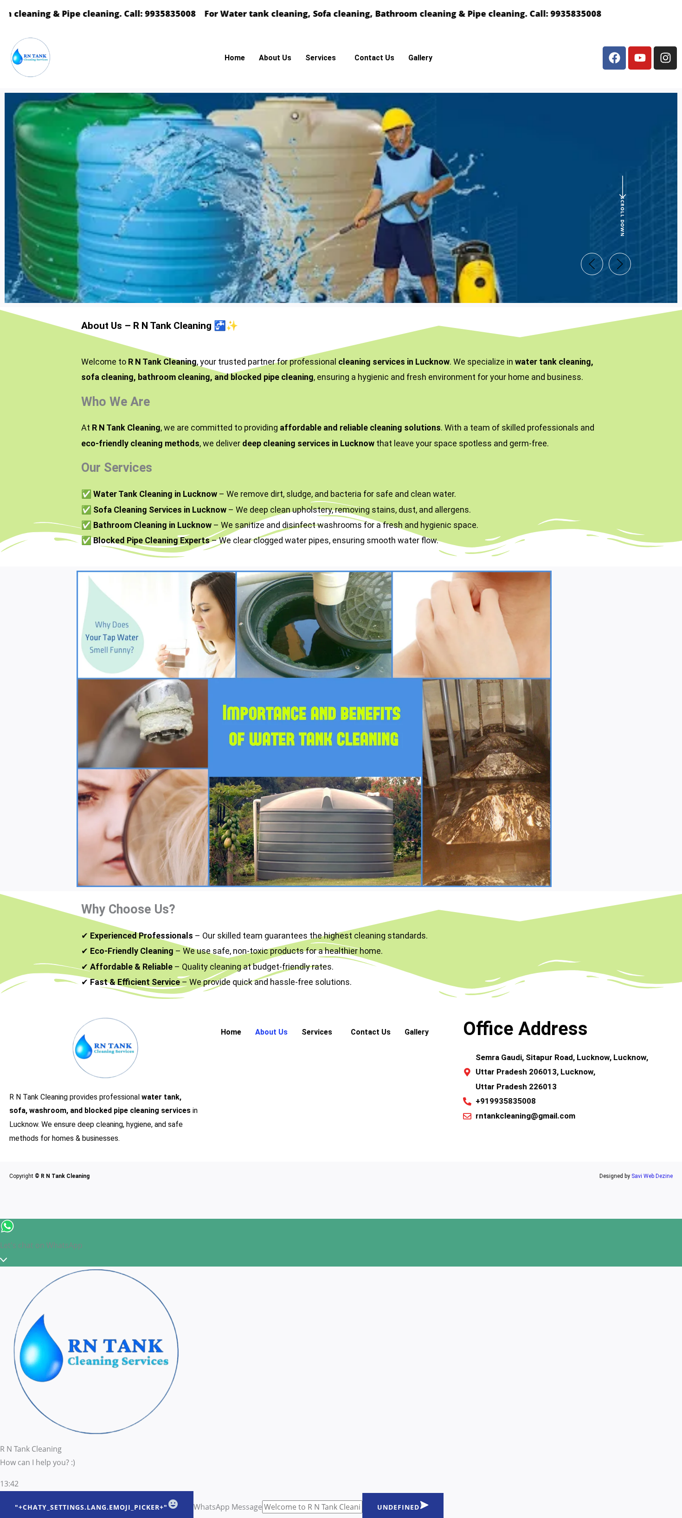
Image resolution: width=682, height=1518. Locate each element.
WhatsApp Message (227, 1507)
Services (320, 57)
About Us (275, 57)
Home (235, 57)
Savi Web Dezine (652, 1176)
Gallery (420, 57)
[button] (322, 58)
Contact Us (374, 57)
